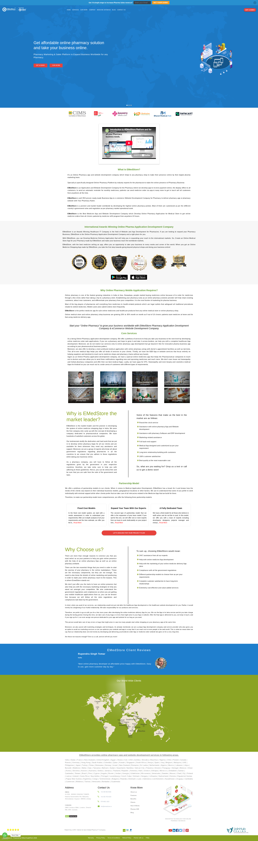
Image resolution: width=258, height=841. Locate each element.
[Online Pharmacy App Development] (81, 379)
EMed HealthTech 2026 (29, 838)
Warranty (91, 838)
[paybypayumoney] (124, 831)
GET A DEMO (250, 10)
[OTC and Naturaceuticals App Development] (145, 395)
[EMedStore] (174, 831)
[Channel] (170, 831)
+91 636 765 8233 (106, 796)
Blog (132, 812)
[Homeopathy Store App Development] (113, 395)
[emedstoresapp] (187, 831)
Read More (78, 523)
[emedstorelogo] (238, 830)
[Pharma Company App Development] (81, 395)
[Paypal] (130, 831)
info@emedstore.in (106, 806)
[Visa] (127, 831)
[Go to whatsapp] (4, 835)
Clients (133, 802)
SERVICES (75, 10)
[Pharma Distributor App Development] (145, 379)
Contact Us (121, 10)
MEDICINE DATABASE (104, 10)
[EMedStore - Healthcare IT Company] (9, 9)
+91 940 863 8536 (106, 792)
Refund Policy (126, 838)
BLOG (114, 10)
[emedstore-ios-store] (138, 277)
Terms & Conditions (114, 838)
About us (134, 792)
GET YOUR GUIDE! (160, 2)
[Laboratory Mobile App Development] (113, 379)
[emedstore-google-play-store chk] (119, 277)
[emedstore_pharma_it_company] (184, 831)
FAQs (147, 838)
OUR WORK (84, 10)
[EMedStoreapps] (177, 831)
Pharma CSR (135, 809)
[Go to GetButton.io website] (5, 839)
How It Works (135, 805)
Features (134, 795)
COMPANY (92, 10)
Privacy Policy (100, 838)
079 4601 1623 (105, 801)
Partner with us (138, 838)
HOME (69, 10)
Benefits (133, 799)
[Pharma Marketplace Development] (177, 379)
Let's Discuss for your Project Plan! (129, 533)
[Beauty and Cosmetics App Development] (177, 395)
